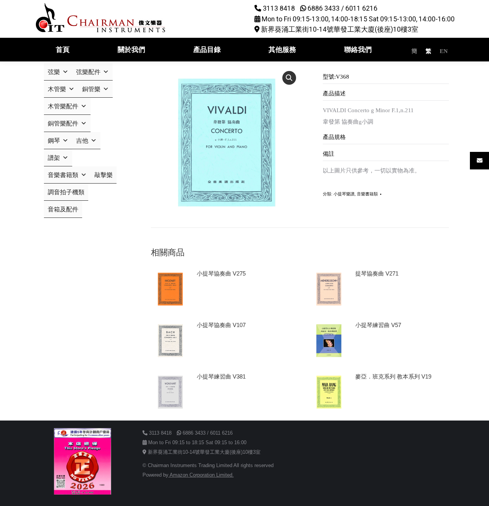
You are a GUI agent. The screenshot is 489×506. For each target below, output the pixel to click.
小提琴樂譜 (344, 194)
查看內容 (211, 295)
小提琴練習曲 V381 (221, 376)
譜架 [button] (54, 158)
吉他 (82, 140)
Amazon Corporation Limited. (201, 475)
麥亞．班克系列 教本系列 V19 (393, 376)
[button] (289, 78)
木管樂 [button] (57, 89)
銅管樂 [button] (91, 89)
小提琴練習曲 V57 (378, 325)
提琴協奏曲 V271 (376, 273)
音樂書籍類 (367, 194)
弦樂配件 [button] (88, 72)
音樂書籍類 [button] (63, 175)
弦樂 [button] (54, 72)
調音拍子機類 (66, 192)
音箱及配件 (63, 209)
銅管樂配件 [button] (63, 123)
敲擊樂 (103, 175)
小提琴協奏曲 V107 (221, 325)
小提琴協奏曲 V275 (221, 273)
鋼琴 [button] (54, 140)
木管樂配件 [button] (63, 106)
